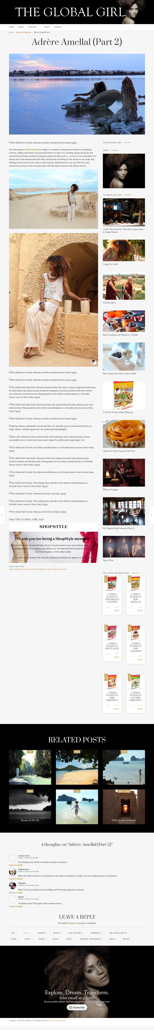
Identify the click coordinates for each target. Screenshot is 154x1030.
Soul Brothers (109, 303)
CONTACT (58, 27)
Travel (30, 752)
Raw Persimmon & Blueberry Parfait (120, 335)
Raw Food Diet (75, 933)
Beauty (56, 933)
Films (13, 939)
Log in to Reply (16, 865)
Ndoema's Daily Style (23, 32)
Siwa (63, 153)
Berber (41, 569)
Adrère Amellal (31, 149)
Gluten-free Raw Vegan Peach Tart (119, 451)
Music (55, 939)
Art (12, 933)
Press (111, 939)
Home (11, 32)
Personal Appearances (90, 939)
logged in (73, 923)
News (69, 939)
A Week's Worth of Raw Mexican (118, 412)
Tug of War (108, 560)
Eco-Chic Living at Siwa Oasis (55, 569)
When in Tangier (110, 489)
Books (42, 939)
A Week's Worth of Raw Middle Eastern (112, 598)
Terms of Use (53, 1020)
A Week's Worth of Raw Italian (112, 646)
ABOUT (21, 27)
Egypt (120, 791)
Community (95, 933)
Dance (27, 939)
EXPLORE (32, 27)
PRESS (47, 27)
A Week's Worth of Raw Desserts (135, 647)
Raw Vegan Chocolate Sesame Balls (119, 373)
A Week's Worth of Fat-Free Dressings (136, 697)
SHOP (127, 939)
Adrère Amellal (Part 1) (17, 569)
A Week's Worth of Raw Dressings (112, 697)
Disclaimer (62, 1020)
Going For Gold (110, 264)
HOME (11, 27)
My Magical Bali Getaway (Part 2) (118, 528)
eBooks (107, 607)
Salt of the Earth (32, 569)
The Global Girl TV (118, 933)
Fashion (41, 933)
